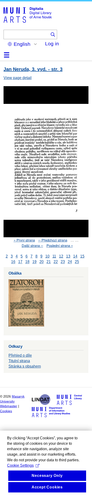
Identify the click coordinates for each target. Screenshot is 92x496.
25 (77, 262)
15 (82, 256)
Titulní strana (19, 361)
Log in (52, 43)
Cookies (6, 411)
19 (34, 262)
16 (13, 262)
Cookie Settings (20, 465)
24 (70, 262)
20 (41, 262)
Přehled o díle (20, 355)
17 (20, 262)
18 (27, 262)
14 (75, 256)
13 (68, 256)
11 (54, 256)
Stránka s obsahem (24, 366)
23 (63, 262)
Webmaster (8, 406)
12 (61, 256)
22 (56, 262)
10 (47, 256)
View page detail (18, 78)
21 (48, 262)
